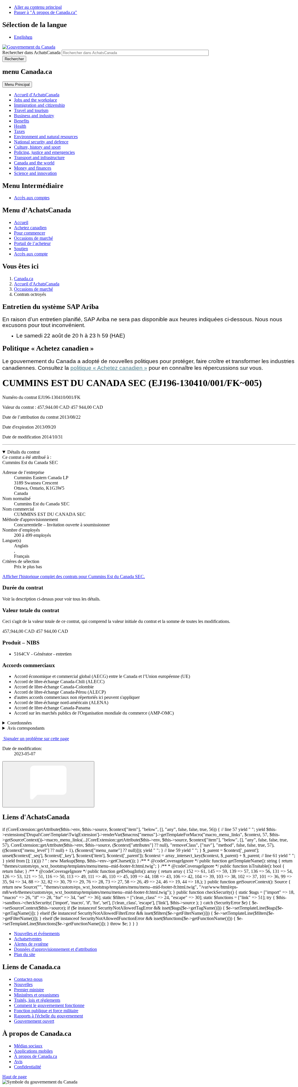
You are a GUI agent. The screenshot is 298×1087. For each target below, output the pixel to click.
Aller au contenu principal (38, 7)
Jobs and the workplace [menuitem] (35, 99)
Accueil (21, 222)
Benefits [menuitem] (21, 120)
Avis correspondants (26, 728)
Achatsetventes (28, 938)
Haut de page (14, 1076)
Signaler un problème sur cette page (36, 738)
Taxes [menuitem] (19, 131)
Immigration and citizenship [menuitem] (39, 105)
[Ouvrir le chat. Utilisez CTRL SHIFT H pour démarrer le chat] (48, 784)
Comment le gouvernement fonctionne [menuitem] (49, 1005)
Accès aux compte (31, 253)
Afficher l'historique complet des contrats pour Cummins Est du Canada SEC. (73, 576)
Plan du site (24, 954)
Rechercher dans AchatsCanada (31, 52)
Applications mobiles (33, 1051)
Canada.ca (23, 278)
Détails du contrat (23, 452)
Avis (18, 1061)
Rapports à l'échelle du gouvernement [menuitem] (48, 1015)
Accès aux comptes (31, 197)
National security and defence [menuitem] (41, 141)
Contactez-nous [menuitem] (28, 979)
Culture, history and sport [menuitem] (37, 147)
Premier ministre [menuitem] (29, 989)
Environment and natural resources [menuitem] (46, 136)
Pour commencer (29, 232)
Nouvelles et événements (37, 933)
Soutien (21, 248)
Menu (17, 84)
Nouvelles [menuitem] (23, 984)
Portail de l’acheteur (32, 243)
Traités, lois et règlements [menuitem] (37, 1000)
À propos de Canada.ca (35, 1056)
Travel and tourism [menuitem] (31, 110)
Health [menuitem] (20, 126)
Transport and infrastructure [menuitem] (39, 157)
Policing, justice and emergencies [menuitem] (44, 152)
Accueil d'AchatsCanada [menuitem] (36, 94)
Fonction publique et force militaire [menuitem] (46, 1010)
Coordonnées (19, 722)
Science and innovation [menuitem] (35, 173)
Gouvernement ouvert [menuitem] (34, 1021)
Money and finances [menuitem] (32, 168)
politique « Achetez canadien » (108, 368)
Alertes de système (31, 944)
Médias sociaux (28, 1045)
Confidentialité (27, 1066)
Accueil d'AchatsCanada (36, 283)
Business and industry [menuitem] (34, 115)
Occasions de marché (33, 238)
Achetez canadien (30, 227)
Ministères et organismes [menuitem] (36, 994)
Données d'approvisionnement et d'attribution (55, 949)
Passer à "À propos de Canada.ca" (45, 12)
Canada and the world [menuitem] (34, 162)
